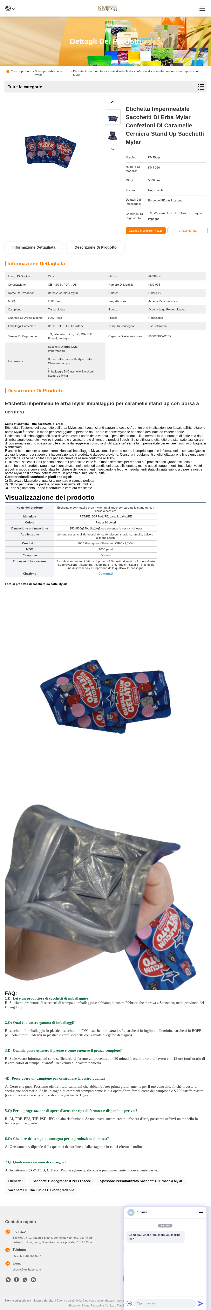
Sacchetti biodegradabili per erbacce (62, 1181)
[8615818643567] (25, 1280)
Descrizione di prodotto (96, 247)
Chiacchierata (188, 230)
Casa (14, 71)
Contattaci (105, 573)
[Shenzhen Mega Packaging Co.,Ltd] (107, 8)
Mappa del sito (43, 1300)
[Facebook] (16, 1280)
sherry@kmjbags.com (27, 1269)
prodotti (26, 71)
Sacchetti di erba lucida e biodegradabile (41, 1190)
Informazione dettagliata (33, 247)
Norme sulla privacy (18, 1300)
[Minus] (200, 1212)
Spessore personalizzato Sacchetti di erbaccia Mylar (141, 1181)
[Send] (200, 1303)
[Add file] (129, 1303)
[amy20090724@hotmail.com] (33, 1280)
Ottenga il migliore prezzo (145, 230)
